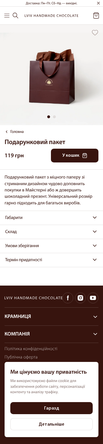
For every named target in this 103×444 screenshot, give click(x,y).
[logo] (51, 15)
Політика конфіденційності (31, 348)
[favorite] (95, 32)
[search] (15, 15)
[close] (98, 3)
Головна (17, 132)
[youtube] (93, 297)
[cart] (96, 15)
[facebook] (67, 297)
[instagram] (80, 297)
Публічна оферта (21, 357)
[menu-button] (7, 15)
